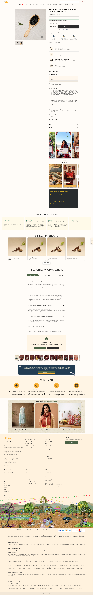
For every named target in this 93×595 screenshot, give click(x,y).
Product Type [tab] (47, 275)
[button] (87, 2)
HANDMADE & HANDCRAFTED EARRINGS (31, 588)
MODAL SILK (65, 554)
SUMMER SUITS (40, 550)
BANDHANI (21, 554)
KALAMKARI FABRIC (29, 561)
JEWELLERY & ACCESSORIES (34, 7)
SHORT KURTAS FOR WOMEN (67, 550)
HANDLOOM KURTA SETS (32, 585)
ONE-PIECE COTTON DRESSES (25, 589)
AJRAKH (16, 554)
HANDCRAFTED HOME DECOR (73, 585)
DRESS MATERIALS (33, 4)
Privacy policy (33, 529)
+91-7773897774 (55, 201)
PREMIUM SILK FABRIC (53, 561)
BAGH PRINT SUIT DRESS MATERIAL (48, 565)
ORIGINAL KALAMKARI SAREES (63, 574)
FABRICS (26, 4)
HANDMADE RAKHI (12, 544)
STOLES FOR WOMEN (24, 579)
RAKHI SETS (66, 544)
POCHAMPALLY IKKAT (23, 555)
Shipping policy (49, 529)
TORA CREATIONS (56, 42)
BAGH (13, 555)
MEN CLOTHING (54, 4)
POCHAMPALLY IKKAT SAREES (78, 574)
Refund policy (26, 529)
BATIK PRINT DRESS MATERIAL (42, 567)
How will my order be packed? (37, 326)
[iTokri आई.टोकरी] (6, 2)
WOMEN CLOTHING (44, 4)
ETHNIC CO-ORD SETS (60, 585)
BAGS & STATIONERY (47, 7)
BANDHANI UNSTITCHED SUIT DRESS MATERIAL (64, 568)
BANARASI (31, 555)
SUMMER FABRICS (12, 550)
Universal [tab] (32, 275)
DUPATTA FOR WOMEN (13, 579)
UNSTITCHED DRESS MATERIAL (15, 565)
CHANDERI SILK (57, 554)
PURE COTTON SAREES (50, 574)
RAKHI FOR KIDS (74, 544)
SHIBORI (74, 554)
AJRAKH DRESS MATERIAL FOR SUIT (31, 565)
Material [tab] (61, 275)
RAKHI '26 (55, 7)
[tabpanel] (64, 145)
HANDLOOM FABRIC (12, 561)
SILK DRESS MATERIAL (47, 568)
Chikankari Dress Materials (23, 430)
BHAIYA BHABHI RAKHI (13, 545)
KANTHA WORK (80, 554)
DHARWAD (45, 554)
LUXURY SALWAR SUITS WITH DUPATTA (17, 585)
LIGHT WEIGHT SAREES (31, 550)
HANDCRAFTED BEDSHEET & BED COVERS (17, 587)
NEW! (20, 4)
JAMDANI (39, 554)
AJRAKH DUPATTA (67, 579)
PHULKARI (50, 554)
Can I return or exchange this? (37, 292)
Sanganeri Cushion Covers (70, 430)
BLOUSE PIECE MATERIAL (38, 589)
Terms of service (41, 529)
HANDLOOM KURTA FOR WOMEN (47, 585)
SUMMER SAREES (21, 550)
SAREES (61, 4)
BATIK (70, 554)
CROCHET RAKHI (32, 544)
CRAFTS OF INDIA (70, 7)
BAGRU (9, 555)
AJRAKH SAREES (25, 574)
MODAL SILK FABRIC (63, 561)
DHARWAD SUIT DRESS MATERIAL (26, 567)
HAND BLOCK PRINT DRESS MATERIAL (59, 567)
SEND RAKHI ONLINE (22, 544)
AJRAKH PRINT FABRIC (21, 560)
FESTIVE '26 (62, 7)
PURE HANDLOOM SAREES (14, 574)
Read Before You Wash (46, 372)
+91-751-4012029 (61, 201)
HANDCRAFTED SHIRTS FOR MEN (51, 587)
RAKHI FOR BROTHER (34, 545)
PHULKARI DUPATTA (34, 579)
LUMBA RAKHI (82, 544)
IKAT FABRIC (21, 561)
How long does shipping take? (37, 281)
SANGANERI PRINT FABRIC (40, 561)
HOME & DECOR (22, 7)
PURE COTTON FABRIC (42, 560)
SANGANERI (33, 554)
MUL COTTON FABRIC (53, 560)
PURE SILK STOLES (17, 581)
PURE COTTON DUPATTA (45, 579)
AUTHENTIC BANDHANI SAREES (36, 574)
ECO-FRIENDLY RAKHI (50, 544)
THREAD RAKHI (59, 544)
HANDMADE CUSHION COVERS (35, 587)
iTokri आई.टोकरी (18, 529)
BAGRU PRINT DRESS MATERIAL (64, 565)
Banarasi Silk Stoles (46, 430)
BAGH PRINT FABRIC (32, 560)
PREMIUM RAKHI (40, 544)
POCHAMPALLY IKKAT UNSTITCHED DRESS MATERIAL (29, 568)
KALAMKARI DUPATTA (57, 579)
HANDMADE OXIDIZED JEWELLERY (50, 588)
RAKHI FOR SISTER (24, 545)
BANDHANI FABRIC (73, 561)
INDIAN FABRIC (11, 560)
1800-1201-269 (48, 479)
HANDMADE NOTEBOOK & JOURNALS (67, 588)
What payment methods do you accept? (40, 305)
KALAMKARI (10, 554)
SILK (17, 555)
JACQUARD (27, 554)
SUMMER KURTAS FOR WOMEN (52, 550)
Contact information (33, 530)
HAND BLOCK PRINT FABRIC (75, 560)
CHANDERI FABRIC (63, 560)
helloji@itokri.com (55, 204)
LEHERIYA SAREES (12, 575)
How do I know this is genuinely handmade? (41, 316)
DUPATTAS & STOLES (69, 4)
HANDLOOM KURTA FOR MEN (66, 587)
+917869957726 (54, 198)
